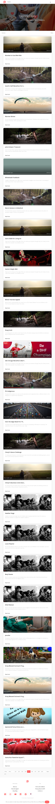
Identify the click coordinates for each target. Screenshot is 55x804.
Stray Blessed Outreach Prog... (14, 666)
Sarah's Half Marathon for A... (14, 86)
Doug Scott (8, 330)
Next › (48, 771)
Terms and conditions (40, 786)
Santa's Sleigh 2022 (11, 269)
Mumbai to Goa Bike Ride (13, 55)
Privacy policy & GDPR (40, 788)
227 (35, 771)
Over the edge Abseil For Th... (14, 422)
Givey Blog (15, 791)
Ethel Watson (9, 605)
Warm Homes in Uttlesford (14, 208)
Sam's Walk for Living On (13, 238)
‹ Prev (9, 771)
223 (22, 771)
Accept (47, 802)
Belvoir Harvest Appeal (12, 300)
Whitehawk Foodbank (12, 177)
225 (29, 771)
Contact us (40, 791)
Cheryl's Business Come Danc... (15, 483)
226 (32, 771)
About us (15, 786)
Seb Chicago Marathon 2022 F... (15, 361)
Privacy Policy (42, 802)
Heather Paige (9, 513)
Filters (52, 33)
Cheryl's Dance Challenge (13, 452)
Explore (9, 1)
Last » (5, 774)
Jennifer (7, 635)
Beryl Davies (9, 574)
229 (42, 771)
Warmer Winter (10, 116)
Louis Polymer (9, 544)
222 (19, 771)
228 (38, 771)
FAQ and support (15, 788)
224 (25, 771)
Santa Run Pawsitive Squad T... (15, 757)
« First (5, 771)
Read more (7, 63)
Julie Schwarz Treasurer (13, 147)
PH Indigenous (10, 391)
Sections (3, 33)
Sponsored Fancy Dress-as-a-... (15, 727)
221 (15, 771)
